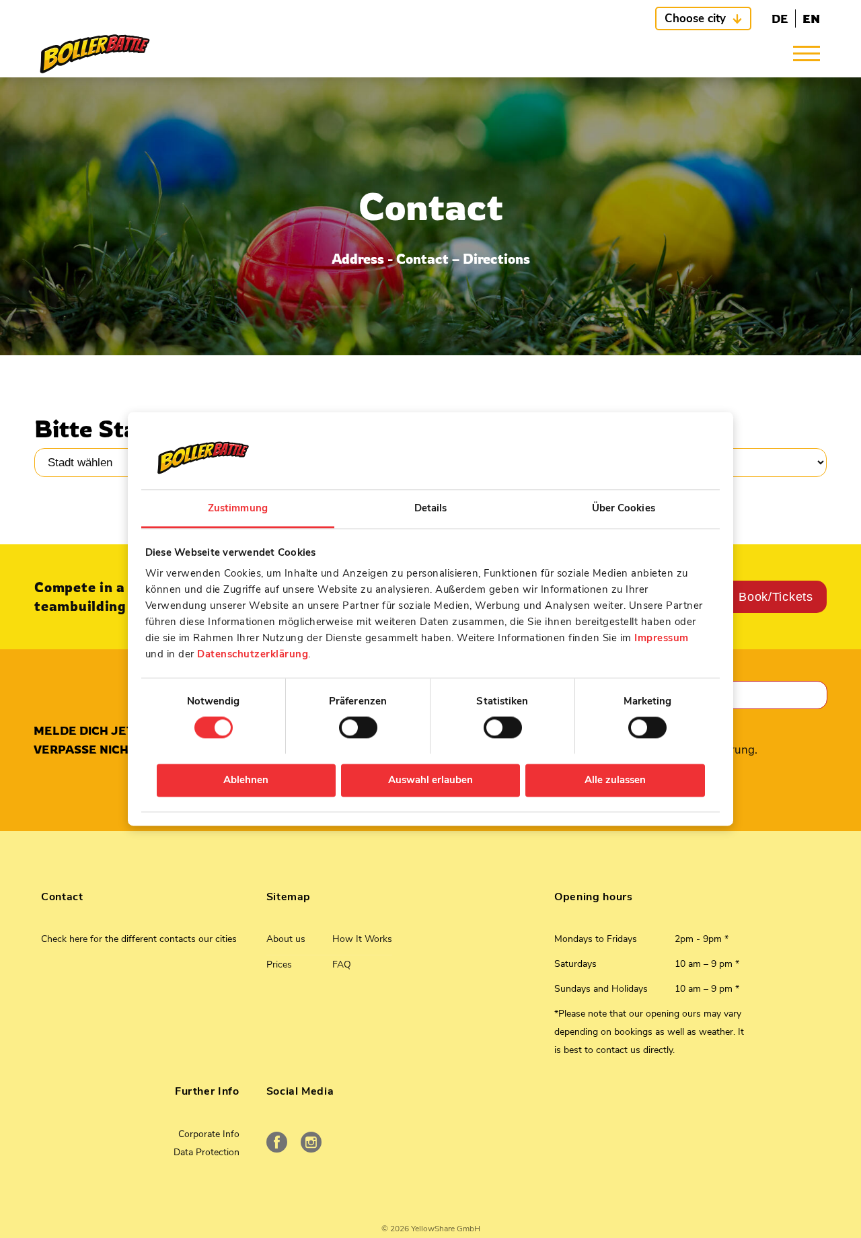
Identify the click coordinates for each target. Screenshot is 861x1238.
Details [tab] (430, 508)
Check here (64, 939)
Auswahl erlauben (430, 780)
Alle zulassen (615, 780)
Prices (279, 964)
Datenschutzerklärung (252, 654)
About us (285, 939)
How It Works (362, 939)
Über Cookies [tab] (623, 508)
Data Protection (206, 1152)
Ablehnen (245, 780)
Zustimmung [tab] (238, 508)
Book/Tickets (776, 597)
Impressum (661, 638)
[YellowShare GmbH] (94, 54)
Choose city (695, 18)
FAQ (341, 964)
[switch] (358, 728)
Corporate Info (208, 1134)
